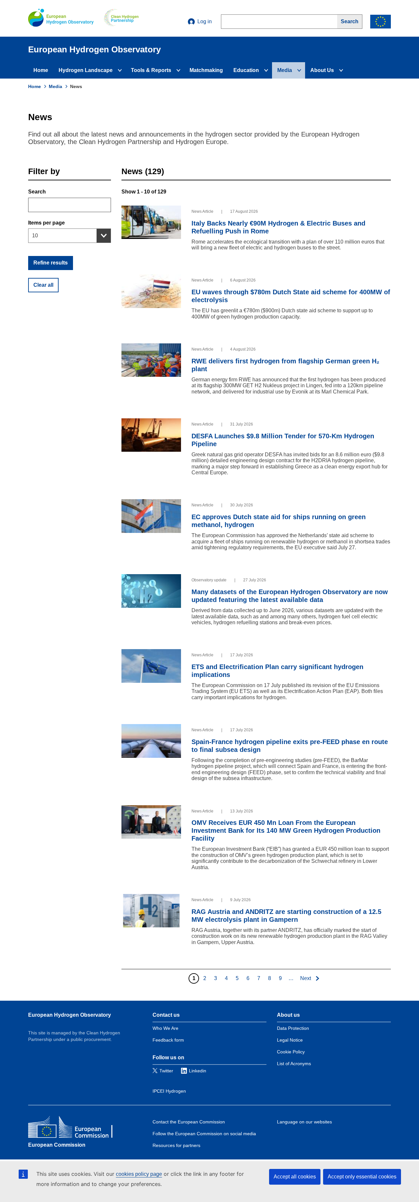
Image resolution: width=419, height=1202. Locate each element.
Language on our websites (304, 1121)
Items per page (46, 223)
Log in (204, 21)
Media (284, 70)
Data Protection (293, 1028)
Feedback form (168, 1040)
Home (40, 70)
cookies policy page (139, 1174)
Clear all (43, 285)
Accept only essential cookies (362, 1176)
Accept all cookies (295, 1176)
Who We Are (165, 1028)
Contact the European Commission (189, 1121)
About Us (322, 70)
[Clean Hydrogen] (121, 18)
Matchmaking (206, 70)
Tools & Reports (151, 70)
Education (246, 70)
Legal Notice (290, 1040)
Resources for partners (176, 1145)
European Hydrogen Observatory (69, 1015)
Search (37, 191)
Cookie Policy (291, 1051)
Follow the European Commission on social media (204, 1133)
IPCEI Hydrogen (169, 1091)
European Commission (56, 1145)
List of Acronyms (294, 1063)
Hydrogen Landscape (86, 70)
